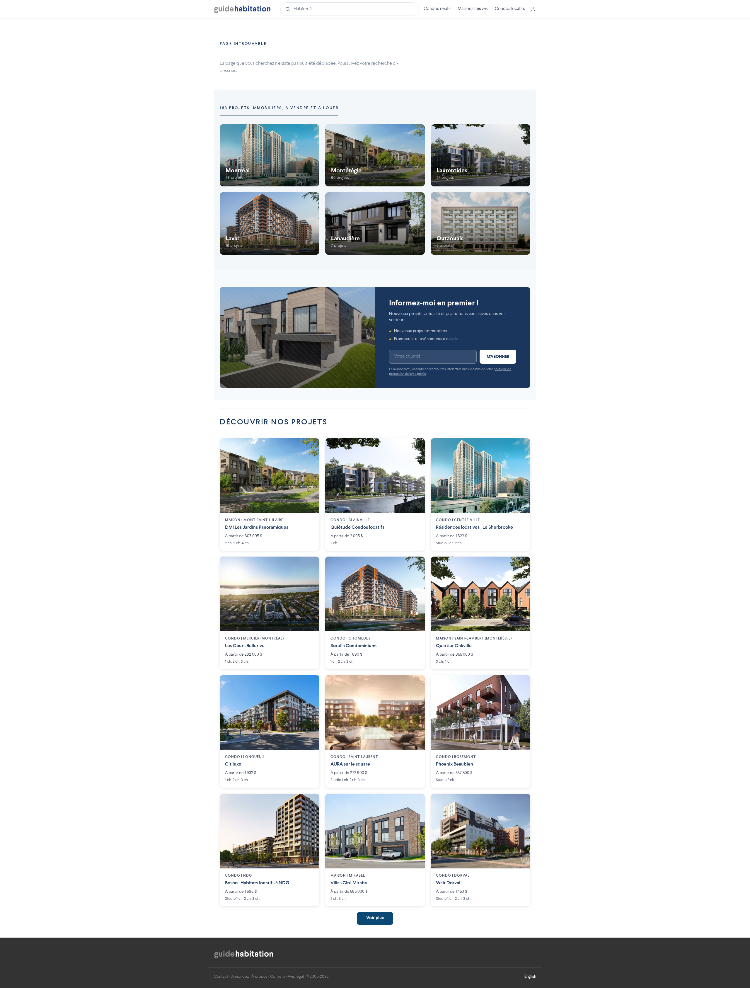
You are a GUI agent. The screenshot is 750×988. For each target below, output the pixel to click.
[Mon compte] (533, 9)
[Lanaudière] (375, 223)
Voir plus (375, 918)
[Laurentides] (480, 155)
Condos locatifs (510, 9)
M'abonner (498, 357)
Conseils (277, 977)
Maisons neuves (473, 9)
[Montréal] (269, 155)
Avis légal (296, 977)
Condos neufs (437, 9)
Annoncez (240, 977)
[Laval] (269, 223)
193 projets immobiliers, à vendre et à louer (279, 108)
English (530, 977)
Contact (221, 977)
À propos (259, 977)
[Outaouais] (480, 223)
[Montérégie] (375, 155)
